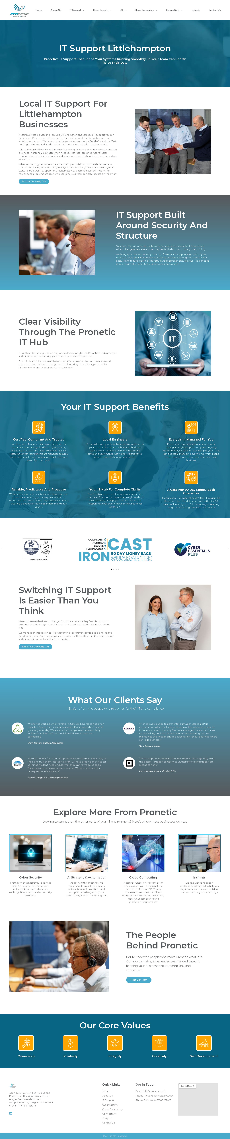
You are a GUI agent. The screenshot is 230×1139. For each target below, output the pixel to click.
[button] (1, 548)
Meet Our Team (138, 980)
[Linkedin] (10, 1113)
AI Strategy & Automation (86, 877)
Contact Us (215, 10)
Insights (195, 10)
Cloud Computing (144, 10)
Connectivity (172, 10)
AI (121, 10)
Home (39, 10)
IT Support (75, 10)
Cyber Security (100, 10)
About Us (56, 10)
